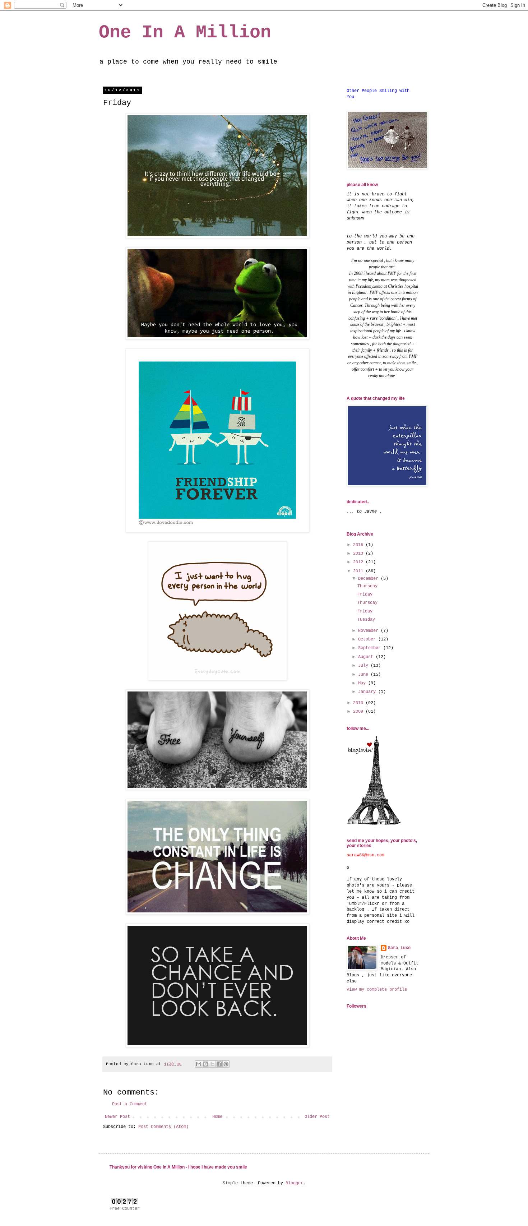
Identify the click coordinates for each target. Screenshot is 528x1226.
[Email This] (198, 1064)
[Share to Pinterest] (226, 1064)
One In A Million (185, 32)
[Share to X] (212, 1064)
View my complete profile (377, 989)
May (363, 683)
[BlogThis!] (205, 1064)
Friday (364, 594)
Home (217, 1116)
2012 (359, 562)
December (369, 578)
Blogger (294, 1183)
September (370, 648)
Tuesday (366, 619)
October (368, 639)
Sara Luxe (399, 947)
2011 (359, 571)
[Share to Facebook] (219, 1064)
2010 (359, 702)
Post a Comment (129, 1104)
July (364, 665)
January (368, 691)
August (367, 657)
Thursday (367, 586)
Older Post (317, 1116)
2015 (359, 544)
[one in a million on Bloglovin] (373, 824)
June (364, 674)
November (369, 630)
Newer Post (117, 1116)
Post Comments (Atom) (163, 1126)
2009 (359, 711)
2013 (359, 553)
